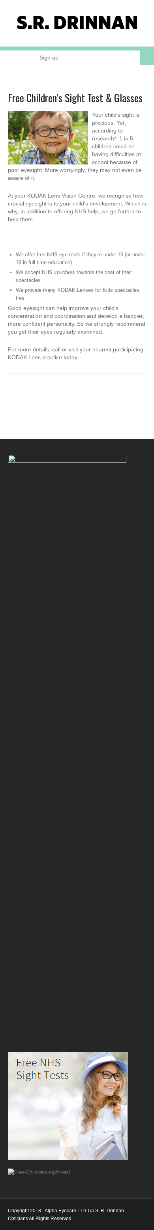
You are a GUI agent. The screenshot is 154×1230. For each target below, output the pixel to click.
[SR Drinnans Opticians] (77, 29)
